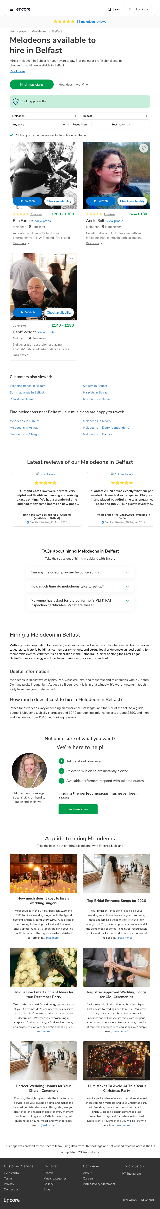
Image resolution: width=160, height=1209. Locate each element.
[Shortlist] (129, 9)
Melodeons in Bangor (97, 434)
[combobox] (44, 116)
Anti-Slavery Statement (99, 1184)
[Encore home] (23, 9)
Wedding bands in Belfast (27, 386)
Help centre (12, 1173)
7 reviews (36, 214)
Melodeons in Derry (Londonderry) (106, 428)
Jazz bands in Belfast (97, 399)
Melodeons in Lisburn (24, 421)
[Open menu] (11, 9)
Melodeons (38, 31)
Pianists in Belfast (22, 399)
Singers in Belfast (95, 386)
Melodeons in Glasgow (25, 434)
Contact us (11, 1189)
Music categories (55, 1178)
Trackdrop (130, 1200)
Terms (8, 1178)
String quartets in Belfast (27, 392)
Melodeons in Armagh (25, 428)
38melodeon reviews (91, 22)
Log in (140, 9)
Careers (88, 1178)
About (87, 1173)
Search (118, 9)
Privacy (9, 1184)
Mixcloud (147, 1200)
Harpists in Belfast (95, 392)
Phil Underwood (124, 515)
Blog (47, 1189)
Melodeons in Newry (97, 421)
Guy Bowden (44, 515)
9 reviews (109, 214)
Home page (18, 31)
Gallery (48, 1184)
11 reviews (19, 326)
